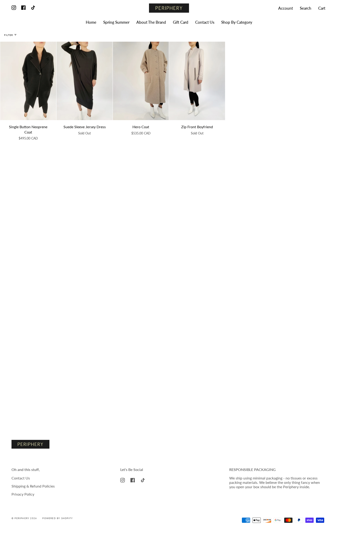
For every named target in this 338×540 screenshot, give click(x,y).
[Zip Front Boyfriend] (197, 81)
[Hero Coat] (141, 81)
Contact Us (20, 478)
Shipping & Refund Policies (33, 486)
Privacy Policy (22, 494)
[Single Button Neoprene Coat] (28, 81)
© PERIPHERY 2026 (24, 518)
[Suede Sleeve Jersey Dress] (85, 81)
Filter (8, 35)
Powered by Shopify (57, 518)
